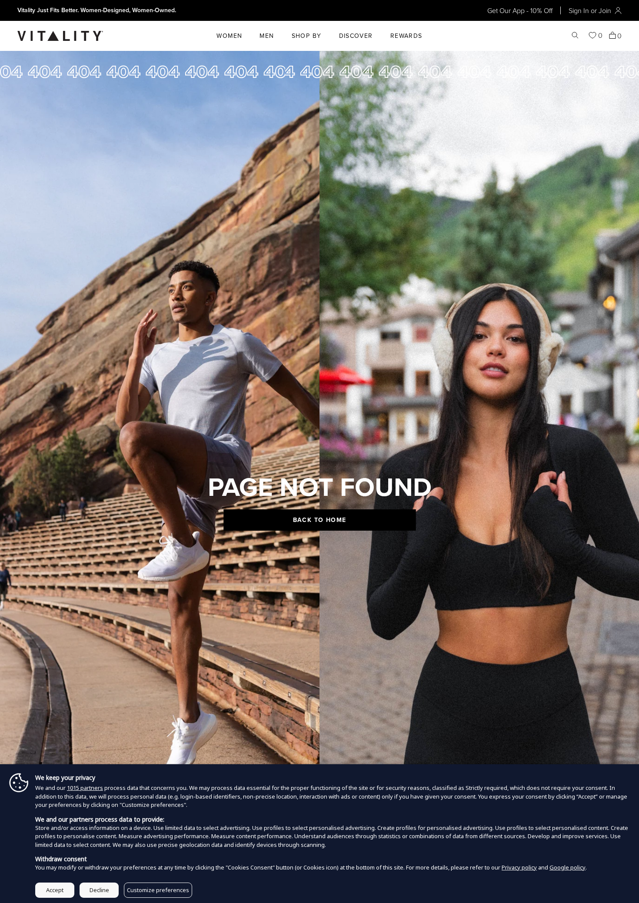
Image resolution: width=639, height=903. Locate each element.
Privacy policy (519, 867)
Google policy (567, 867)
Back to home (319, 519)
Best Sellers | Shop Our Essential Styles (70, 10)
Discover (356, 35)
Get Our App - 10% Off (519, 10)
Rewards (406, 35)
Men (267, 35)
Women (229, 35)
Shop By (307, 35)
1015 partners (85, 788)
